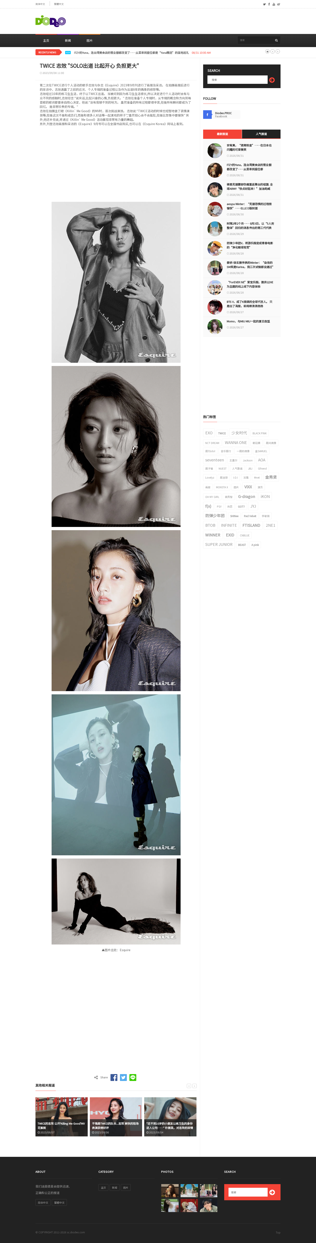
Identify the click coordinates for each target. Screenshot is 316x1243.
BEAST (242, 544)
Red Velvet (250, 516)
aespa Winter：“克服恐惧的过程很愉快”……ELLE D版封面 (249, 206)
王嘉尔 (233, 460)
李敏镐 (266, 516)
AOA (261, 459)
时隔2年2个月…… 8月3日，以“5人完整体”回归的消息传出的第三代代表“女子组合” (250, 227)
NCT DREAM (212, 443)
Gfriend (262, 468)
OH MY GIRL (212, 497)
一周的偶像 (243, 451)
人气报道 (261, 134)
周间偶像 (271, 443)
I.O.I (235, 477)
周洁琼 (224, 477)
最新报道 (222, 134)
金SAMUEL (261, 451)
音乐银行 (226, 451)
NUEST (223, 468)
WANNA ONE (236, 442)
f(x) (208, 506)
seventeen (214, 459)
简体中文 (40, 4)
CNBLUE (245, 535)
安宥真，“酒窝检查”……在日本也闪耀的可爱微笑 (249, 147)
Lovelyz (209, 477)
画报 (207, 487)
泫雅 (246, 477)
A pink (255, 544)
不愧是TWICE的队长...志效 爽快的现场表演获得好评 (61, 1125)
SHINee (234, 516)
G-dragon (246, 496)
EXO (209, 432)
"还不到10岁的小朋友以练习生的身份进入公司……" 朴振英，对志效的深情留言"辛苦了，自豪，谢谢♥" (115, 1127)
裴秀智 (229, 497)
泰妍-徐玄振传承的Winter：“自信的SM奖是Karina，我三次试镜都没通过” (250, 264)
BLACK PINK (260, 433)
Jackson (248, 460)
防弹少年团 (215, 515)
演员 (260, 487)
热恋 (229, 506)
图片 (90, 40)
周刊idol (210, 451)
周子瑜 (209, 468)
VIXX (248, 486)
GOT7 (241, 506)
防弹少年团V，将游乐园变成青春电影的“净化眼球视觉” (250, 245)
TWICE (222, 433)
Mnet (257, 477)
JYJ (253, 506)
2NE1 (270, 525)
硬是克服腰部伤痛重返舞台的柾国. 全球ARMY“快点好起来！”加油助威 (119, 52)
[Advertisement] (202, 21)
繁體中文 (59, 4)
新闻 (68, 40)
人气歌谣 (237, 468)
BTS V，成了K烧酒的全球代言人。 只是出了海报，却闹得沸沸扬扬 (249, 304)
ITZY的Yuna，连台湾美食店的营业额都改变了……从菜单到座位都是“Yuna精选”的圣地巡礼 (249, 169)
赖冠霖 (256, 443)
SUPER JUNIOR (219, 544)
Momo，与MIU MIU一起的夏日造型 (248, 321)
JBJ (250, 468)
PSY (219, 506)
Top (278, 1232)
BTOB (210, 525)
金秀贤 (271, 477)
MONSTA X (222, 487)
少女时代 (239, 432)
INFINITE (229, 525)
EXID (230, 534)
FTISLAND (251, 525)
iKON (265, 496)
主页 (46, 40)
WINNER (212, 534)
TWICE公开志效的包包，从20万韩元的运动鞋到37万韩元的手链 (169, 1125)
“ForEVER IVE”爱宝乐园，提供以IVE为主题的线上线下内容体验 (250, 284)
